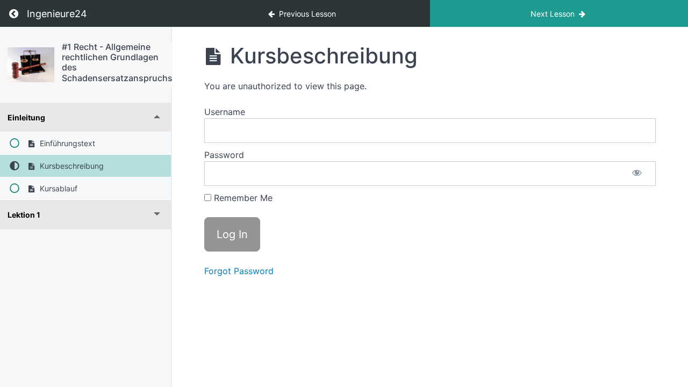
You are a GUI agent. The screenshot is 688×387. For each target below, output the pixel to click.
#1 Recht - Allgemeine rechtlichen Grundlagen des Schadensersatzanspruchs (117, 62)
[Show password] (637, 173)
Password (224, 154)
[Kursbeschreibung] (31, 64)
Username (224, 111)
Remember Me (242, 197)
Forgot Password (239, 271)
